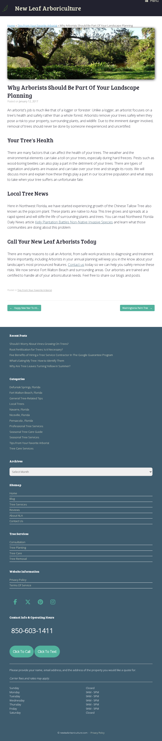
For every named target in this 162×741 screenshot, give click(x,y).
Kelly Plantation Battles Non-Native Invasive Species (74, 222)
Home (11, 25)
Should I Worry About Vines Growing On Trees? (38, 344)
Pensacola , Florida (21, 420)
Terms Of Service (20, 585)
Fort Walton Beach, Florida (25, 392)
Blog (12, 499)
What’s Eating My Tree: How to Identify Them (36, 361)
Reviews (14, 510)
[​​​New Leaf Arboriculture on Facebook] (15, 602)
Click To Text (47, 651)
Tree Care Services (21, 448)
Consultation (17, 542)
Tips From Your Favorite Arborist (37, 25)
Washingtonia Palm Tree (137, 307)
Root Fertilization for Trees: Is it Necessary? (36, 349)
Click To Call (21, 651)
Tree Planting (17, 547)
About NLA (16, 515)
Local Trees (16, 404)
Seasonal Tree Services (24, 437)
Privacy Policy (17, 580)
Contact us (76, 264)
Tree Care (15, 553)
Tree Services (18, 504)
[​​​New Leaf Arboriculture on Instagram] (53, 602)
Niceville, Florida (19, 415)
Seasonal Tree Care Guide (26, 432)
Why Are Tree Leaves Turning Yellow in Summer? (39, 366)
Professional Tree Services (26, 426)
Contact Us (16, 521)
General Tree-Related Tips (26, 398)
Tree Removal (18, 559)
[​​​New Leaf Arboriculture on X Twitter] (28, 602)
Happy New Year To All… (24, 307)
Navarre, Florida (19, 409)
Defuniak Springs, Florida (24, 387)
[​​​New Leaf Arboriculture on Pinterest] (40, 602)
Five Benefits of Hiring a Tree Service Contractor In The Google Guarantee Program (61, 355)
